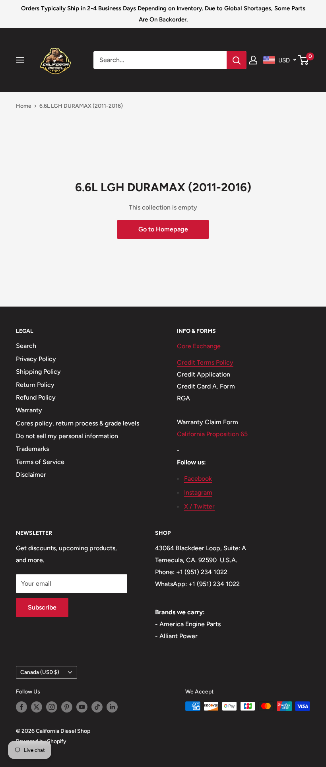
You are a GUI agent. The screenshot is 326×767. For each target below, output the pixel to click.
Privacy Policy (36, 359)
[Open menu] (20, 60)
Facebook (198, 478)
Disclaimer (31, 474)
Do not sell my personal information (67, 436)
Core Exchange (199, 346)
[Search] (236, 60)
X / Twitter (199, 506)
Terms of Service (40, 462)
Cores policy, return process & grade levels (77, 423)
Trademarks (32, 448)
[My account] (253, 60)
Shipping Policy (38, 371)
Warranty (29, 410)
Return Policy (35, 384)
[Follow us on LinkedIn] (112, 707)
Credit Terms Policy (205, 362)
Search (26, 346)
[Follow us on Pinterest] (66, 707)
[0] (304, 60)
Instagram (198, 492)
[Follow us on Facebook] (21, 707)
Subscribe (42, 607)
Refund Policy (36, 397)
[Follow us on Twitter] (36, 707)
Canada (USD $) (39, 672)
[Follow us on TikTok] (97, 707)
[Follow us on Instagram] (51, 707)
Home (23, 106)
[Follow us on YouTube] (81, 707)
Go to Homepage (163, 229)
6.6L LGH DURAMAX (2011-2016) (81, 106)
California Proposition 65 (212, 434)
